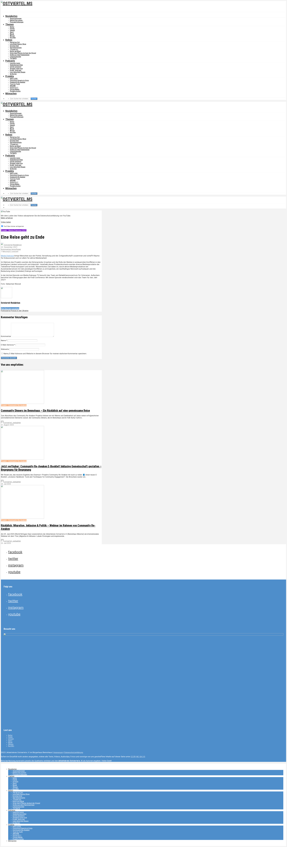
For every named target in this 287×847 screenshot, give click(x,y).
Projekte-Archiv (15, 91)
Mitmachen (11, 93)
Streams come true (16, 68)
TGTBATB (13, 58)
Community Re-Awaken (17, 82)
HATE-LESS (13, 79)
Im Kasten (13, 74)
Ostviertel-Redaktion (13, 245)
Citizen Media (14, 89)
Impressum (58, 752)
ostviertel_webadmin (12, 423)
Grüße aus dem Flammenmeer (19, 55)
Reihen (8, 39)
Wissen (12, 36)
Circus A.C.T (14, 88)
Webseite (5, 349)
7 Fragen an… (14, 49)
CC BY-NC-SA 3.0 (138, 756)
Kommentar (6, 336)
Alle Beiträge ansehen (10, 308)
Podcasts (10, 60)
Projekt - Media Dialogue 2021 (13, 230)
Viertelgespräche (16, 48)
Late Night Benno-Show (18, 44)
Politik (12, 29)
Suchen (34, 99)
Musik (12, 34)
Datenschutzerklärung (73, 752)
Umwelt (12, 30)
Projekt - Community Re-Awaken (14, 405)
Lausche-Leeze (15, 63)
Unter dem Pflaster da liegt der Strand (23, 53)
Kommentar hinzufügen (11, 249)
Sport (12, 32)
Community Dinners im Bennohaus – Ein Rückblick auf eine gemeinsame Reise (45, 410)
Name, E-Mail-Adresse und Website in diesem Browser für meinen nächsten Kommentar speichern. (45, 353)
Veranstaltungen (16, 18)
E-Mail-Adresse (8, 345)
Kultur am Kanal (15, 51)
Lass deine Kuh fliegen (17, 72)
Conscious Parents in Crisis (19, 80)
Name (4, 340)
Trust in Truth (15, 84)
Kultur (12, 27)
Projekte (9, 76)
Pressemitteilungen (16, 22)
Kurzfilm (13, 37)
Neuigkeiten (11, 16)
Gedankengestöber (16, 65)
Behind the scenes (16, 20)
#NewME (13, 86)
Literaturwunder (15, 57)
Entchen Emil (14, 46)
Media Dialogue (7, 256)
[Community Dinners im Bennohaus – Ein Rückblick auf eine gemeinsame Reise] (22, 403)
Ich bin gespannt (15, 67)
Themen (9, 24)
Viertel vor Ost (15, 42)
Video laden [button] (6, 222)
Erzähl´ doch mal (15, 70)
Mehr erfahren (7, 218)
